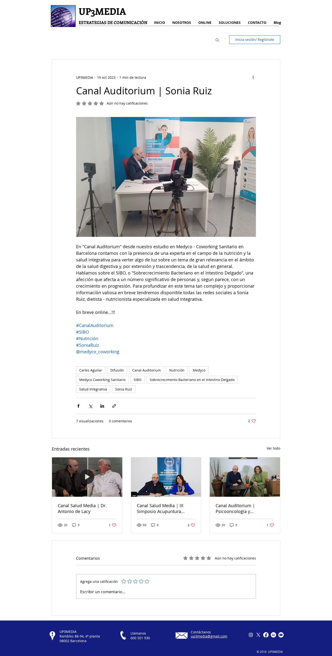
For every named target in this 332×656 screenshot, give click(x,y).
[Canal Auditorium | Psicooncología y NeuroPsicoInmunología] (245, 477)
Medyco (199, 370)
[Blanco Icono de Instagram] (250, 635)
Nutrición (176, 370)
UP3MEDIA (102, 11)
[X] (258, 635)
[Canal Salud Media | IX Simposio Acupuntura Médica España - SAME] (166, 477)
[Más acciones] (253, 77)
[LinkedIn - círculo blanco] (273, 635)
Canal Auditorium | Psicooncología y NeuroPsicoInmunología (240, 508)
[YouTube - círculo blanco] (281, 635)
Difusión (117, 370)
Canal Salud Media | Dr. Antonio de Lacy (82, 508)
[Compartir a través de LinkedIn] (102, 406)
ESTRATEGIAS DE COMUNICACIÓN (113, 22)
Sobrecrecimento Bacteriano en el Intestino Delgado (192, 379)
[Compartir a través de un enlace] (114, 406)
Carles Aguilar (90, 370)
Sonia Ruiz (123, 389)
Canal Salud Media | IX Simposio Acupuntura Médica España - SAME (160, 508)
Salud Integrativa (93, 389)
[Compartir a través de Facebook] (78, 406)
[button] (217, 40)
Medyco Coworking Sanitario (102, 379)
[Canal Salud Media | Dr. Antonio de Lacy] (87, 477)
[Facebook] (266, 635)
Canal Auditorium (146, 370)
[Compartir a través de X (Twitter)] (90, 406)
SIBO (137, 379)
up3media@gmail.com (209, 636)
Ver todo (273, 448)
